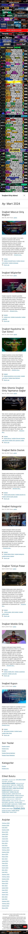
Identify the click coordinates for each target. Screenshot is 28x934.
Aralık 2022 (5, 892)
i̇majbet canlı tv (15, 786)
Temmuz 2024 (6, 850)
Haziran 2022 (5, 905)
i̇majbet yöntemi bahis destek (9, 496)
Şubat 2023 (5, 888)
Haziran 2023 (5, 879)
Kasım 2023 (5, 867)
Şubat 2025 (5, 834)
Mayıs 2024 (5, 854)
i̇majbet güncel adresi (18, 788)
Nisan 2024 (5, 856)
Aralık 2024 (5, 838)
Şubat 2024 (5, 861)
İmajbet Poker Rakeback (8, 755)
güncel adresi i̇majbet (8, 783)
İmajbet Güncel (15, 810)
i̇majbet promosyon (19, 795)
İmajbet (6, 259)
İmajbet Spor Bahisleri (14, 378)
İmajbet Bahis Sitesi (9, 554)
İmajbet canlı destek (19, 805)
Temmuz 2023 (6, 876)
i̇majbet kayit (5, 792)
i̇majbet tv (4, 798)
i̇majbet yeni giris (12, 673)
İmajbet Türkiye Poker (13, 566)
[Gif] (14, 82)
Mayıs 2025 (5, 832)
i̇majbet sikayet (18, 797)
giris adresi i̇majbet (9, 731)
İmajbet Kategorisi (11, 506)
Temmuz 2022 (5, 903)
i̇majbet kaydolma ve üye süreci (12, 376)
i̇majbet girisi (21, 786)
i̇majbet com (7, 317)
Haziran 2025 (5, 830)
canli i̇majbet (5, 779)
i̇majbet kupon (18, 731)
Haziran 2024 (5, 852)
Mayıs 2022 (5, 908)
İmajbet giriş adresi (6, 810)
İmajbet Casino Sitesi (7, 808)
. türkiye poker (7, 612)
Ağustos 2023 (5, 874)
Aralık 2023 (5, 865)
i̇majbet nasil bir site (16, 793)
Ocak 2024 (5, 863)
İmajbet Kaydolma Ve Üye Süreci (13, 330)
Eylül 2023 (4, 872)
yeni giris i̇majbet (6, 804)
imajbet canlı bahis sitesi (20, 783)
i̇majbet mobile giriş (9, 671)
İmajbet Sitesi (5, 812)
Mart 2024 (4, 859)
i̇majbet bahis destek (9, 494)
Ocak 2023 (5, 890)
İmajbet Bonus (7, 438)
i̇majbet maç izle (14, 792)
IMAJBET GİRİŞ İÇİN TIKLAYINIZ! (14, 30)
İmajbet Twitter (13, 812)
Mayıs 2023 (5, 881)
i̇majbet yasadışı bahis (14, 800)
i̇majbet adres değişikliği (6, 785)
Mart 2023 (4, 885)
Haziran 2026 (5, 825)
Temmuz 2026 (6, 823)
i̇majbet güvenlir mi (20, 494)
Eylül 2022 (4, 899)
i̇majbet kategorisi (19, 554)
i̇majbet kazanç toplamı (8, 556)
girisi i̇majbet (15, 612)
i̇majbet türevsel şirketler (18, 438)
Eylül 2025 (4, 827)
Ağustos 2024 (5, 847)
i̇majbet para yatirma (8, 795)
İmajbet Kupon (9, 683)
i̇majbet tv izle (18, 798)
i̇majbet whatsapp (13, 263)
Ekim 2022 (4, 896)
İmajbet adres (14, 804)
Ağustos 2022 (5, 901)
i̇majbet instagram (16, 790)
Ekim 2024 (4, 843)
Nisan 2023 (5, 883)
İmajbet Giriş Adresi (10, 195)
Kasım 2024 (5, 841)
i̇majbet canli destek (7, 786)
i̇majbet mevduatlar (16, 317)
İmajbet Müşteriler (11, 272)
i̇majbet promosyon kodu (8, 797)
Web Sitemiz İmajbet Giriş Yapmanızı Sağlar (14, 389)
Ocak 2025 (5, 836)
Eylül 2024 (4, 845)
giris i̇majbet (10, 781)
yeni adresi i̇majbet (18, 802)
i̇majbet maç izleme (6, 793)
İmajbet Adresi (6, 746)
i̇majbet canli (20, 785)
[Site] (14, 50)
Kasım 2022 (5, 894)
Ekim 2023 (4, 870)
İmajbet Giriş (5, 748)
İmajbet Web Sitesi (7, 733)
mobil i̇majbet (11, 802)
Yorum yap (6, 265)
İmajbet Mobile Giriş (12, 623)
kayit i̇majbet (5, 802)
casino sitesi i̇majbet (12, 779)
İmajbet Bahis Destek (13, 450)
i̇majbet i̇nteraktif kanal (10, 261)
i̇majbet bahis (13, 785)
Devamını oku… (18, 255)
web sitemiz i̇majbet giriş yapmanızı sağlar (13, 440)
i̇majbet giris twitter (7, 788)
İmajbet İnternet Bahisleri (8, 753)
